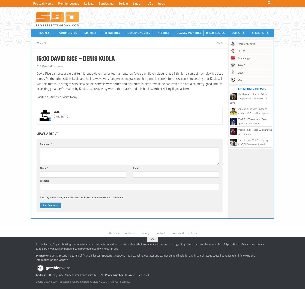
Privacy (145, 233)
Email (137, 168)
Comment (46, 144)
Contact (160, 233)
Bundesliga (105, 3)
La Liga (89, 3)
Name (44, 168)
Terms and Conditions (184, 233)
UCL (150, 3)
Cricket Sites (260, 32)
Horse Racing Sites (138, 32)
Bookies (44, 32)
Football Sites (67, 32)
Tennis (41, 43)
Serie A (123, 3)
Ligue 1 (138, 3)
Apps (161, 3)
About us (113, 233)
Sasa (43, 66)
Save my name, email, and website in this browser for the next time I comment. (82, 197)
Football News (43, 3)
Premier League (68, 3)
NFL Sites (163, 32)
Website (44, 180)
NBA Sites (90, 32)
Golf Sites (238, 32)
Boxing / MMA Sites (189, 32)
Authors (129, 233)
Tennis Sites (112, 32)
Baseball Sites (215, 32)
